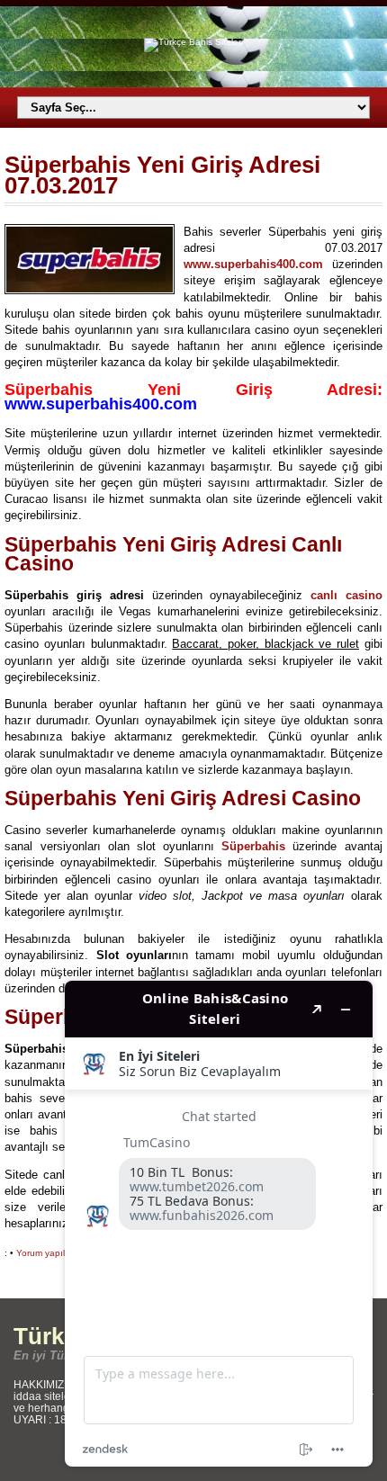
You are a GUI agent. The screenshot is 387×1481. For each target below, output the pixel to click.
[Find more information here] (218, 1223)
